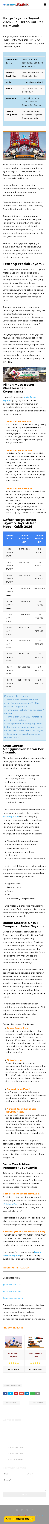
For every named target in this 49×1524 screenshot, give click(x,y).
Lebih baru (11, 1403)
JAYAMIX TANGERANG (12, 1385)
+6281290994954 (13, 1298)
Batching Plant (11, 1204)
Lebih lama (37, 1403)
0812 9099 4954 (13, 1284)
